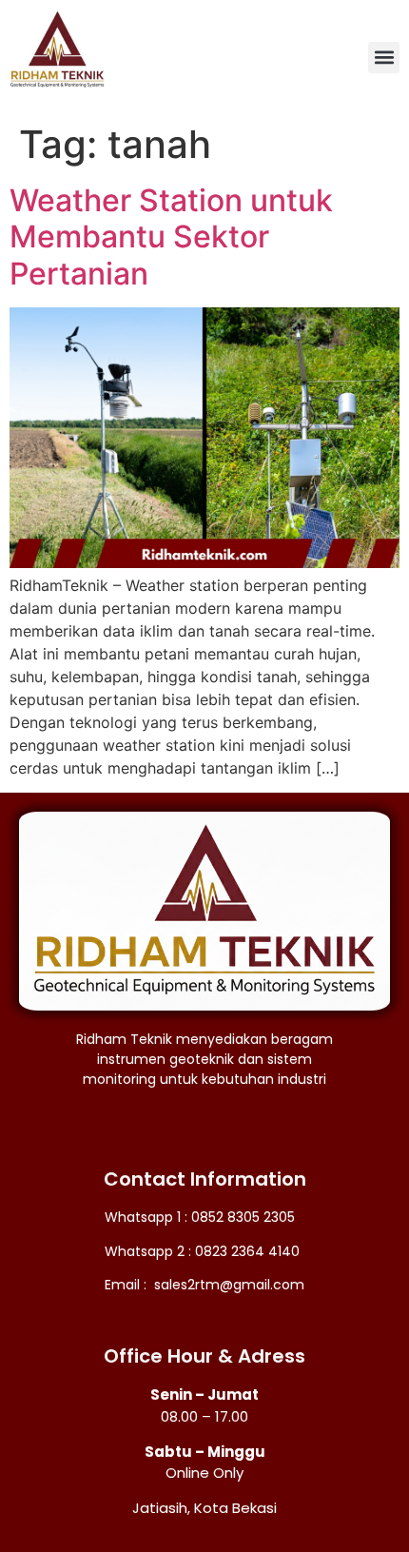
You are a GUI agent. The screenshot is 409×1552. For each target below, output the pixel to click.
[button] (383, 57)
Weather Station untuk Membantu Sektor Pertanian (171, 237)
